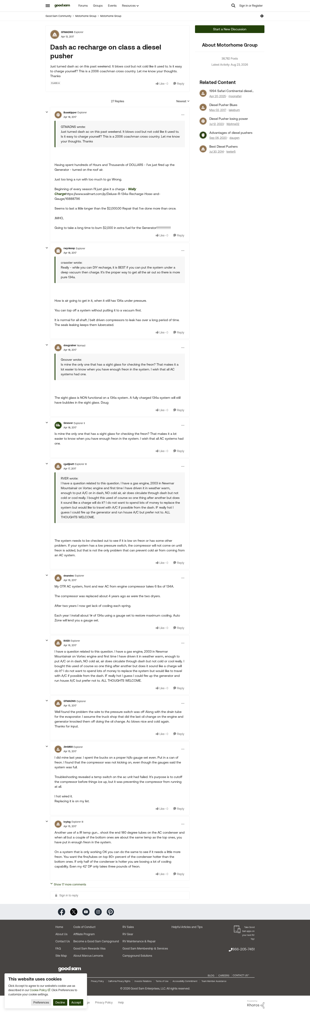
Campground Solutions (137, 955)
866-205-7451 (243, 949)
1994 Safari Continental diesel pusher (230, 91)
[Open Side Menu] (48, 5)
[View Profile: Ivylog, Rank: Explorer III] (58, 824)
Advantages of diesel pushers (230, 133)
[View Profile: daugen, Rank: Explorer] (203, 135)
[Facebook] (61, 911)
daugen (234, 137)
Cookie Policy (38, 990)
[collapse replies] (47, 112)
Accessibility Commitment (185, 981)
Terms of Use (162, 981)
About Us (61, 934)
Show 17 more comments (70, 884)
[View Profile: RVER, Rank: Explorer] (58, 643)
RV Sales (128, 927)
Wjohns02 (232, 124)
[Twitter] (73, 911)
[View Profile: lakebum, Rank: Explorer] (203, 107)
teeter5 (231, 151)
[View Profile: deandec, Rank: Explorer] (58, 578)
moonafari (235, 96)
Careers (223, 975)
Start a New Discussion (229, 29)
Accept (76, 1002)
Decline (60, 1002)
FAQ (58, 948)
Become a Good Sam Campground (96, 941)
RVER (67, 640)
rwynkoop (69, 248)
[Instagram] (98, 911)
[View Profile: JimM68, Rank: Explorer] (58, 749)
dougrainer (70, 345)
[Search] (233, 5)
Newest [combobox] (183, 101)
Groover (68, 423)
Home (59, 927)
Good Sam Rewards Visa (89, 948)
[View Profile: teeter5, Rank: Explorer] (203, 148)
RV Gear (128, 934)
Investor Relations (143, 981)
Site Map (61, 955)
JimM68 (68, 746)
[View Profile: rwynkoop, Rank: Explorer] (58, 250)
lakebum (234, 110)
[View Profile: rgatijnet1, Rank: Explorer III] (58, 466)
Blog (211, 975)
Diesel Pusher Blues (223, 105)
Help (121, 1002)
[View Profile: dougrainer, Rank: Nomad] (58, 347)
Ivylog (67, 821)
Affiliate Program (84, 934)
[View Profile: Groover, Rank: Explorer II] (58, 425)
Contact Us (62, 941)
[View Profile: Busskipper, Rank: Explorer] (58, 114)
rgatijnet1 (69, 464)
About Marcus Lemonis (88, 955)
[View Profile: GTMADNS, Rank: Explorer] (54, 34)
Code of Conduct (84, 927)
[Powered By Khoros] (255, 1004)
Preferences (41, 1002)
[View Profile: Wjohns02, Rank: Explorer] (203, 121)
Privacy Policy (97, 981)
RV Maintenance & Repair (139, 941)
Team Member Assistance (213, 981)
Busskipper (70, 112)
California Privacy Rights (119, 981)
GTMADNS (67, 32)
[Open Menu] (261, 15)
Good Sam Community (58, 16)
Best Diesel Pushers (223, 146)
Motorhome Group (85, 16)
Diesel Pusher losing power (228, 119)
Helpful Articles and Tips (187, 927)
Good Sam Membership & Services (145, 948)
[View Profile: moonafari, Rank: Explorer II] (203, 93)
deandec (69, 575)
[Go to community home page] (62, 5)
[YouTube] (86, 911)
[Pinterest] (110, 911)
